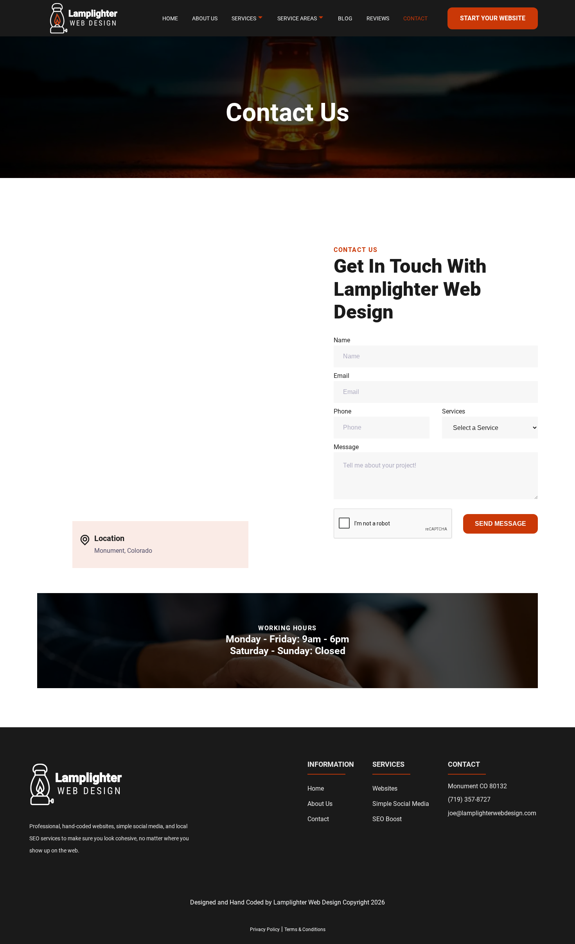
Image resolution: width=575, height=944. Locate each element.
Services (453, 411)
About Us (204, 18)
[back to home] (83, 18)
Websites (384, 788)
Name (342, 340)
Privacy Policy (265, 929)
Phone (342, 411)
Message (346, 447)
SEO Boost (387, 819)
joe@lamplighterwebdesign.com (492, 813)
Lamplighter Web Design (307, 902)
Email (341, 375)
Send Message (500, 523)
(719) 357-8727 (469, 799)
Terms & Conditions (304, 929)
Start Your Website (492, 18)
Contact (415, 18)
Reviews (378, 18)
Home (170, 18)
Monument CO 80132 (477, 786)
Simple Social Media (400, 803)
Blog (345, 18)
